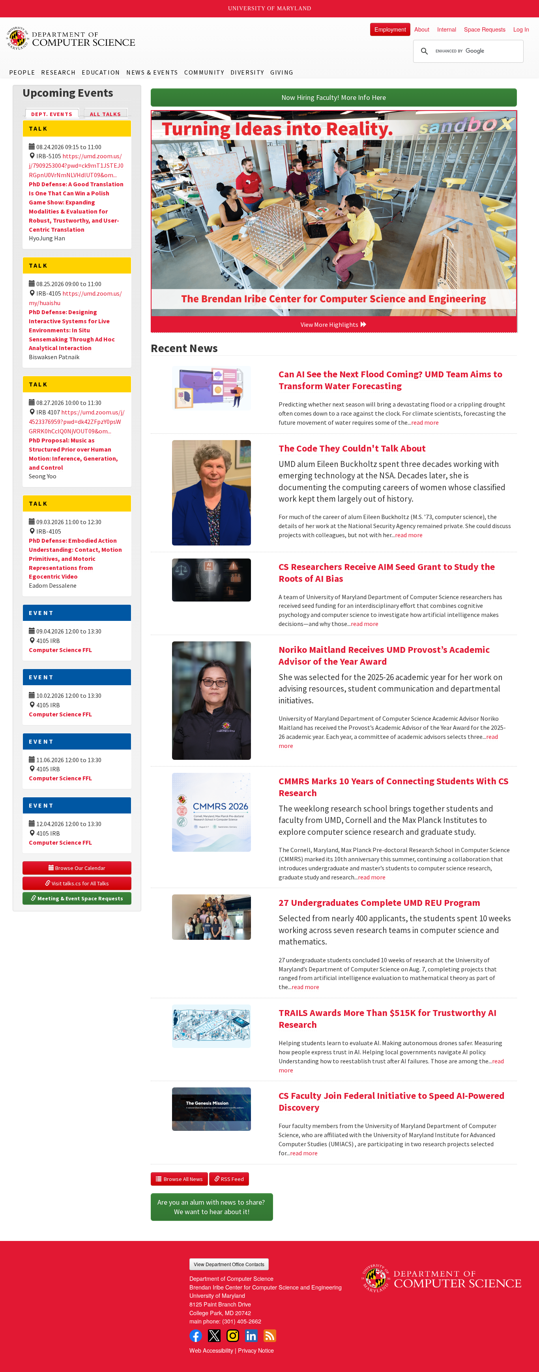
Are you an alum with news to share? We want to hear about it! (211, 1207)
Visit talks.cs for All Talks (80, 883)
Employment (390, 29)
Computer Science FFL (60, 650)
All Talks (105, 114)
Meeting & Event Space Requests (79, 898)
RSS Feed (232, 1179)
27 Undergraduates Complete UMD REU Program (379, 902)
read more (425, 422)
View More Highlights (331, 324)
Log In (521, 29)
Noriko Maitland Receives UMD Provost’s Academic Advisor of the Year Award (384, 655)
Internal (446, 29)
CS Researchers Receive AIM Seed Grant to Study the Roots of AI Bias (387, 572)
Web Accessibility (211, 1350)
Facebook (195, 1335)
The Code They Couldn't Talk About (352, 448)
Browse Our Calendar (79, 868)
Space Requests (484, 29)
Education (101, 72)
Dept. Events (55, 114)
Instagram (232, 1335)
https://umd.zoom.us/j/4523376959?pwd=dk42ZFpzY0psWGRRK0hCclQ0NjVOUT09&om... (77, 421)
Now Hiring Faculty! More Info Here (333, 97)
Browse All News (182, 1179)
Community (204, 72)
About (421, 29)
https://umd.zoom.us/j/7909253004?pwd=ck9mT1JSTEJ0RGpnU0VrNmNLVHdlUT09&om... (76, 165)
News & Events (152, 72)
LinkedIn (251, 1335)
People (22, 72)
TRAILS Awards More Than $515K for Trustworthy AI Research (387, 1019)
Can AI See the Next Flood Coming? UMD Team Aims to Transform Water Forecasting (390, 380)
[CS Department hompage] (441, 1275)
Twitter (214, 1335)
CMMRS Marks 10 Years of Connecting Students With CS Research (394, 787)
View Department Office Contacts (229, 1264)
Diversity (247, 72)
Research (58, 72)
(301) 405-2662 (241, 1321)
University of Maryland (269, 8)
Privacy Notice (256, 1350)
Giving (282, 72)
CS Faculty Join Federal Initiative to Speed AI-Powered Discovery (392, 1101)
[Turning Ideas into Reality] (334, 213)
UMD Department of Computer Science (71, 38)
